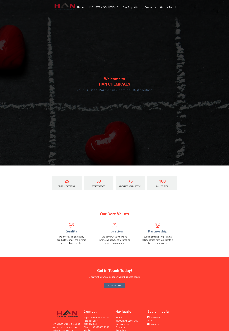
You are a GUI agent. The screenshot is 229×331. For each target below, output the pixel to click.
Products (150, 7)
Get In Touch (168, 7)
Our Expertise (131, 7)
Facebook (155, 317)
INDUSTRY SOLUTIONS (103, 7)
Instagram (156, 324)
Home (81, 7)
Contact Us (114, 285)
